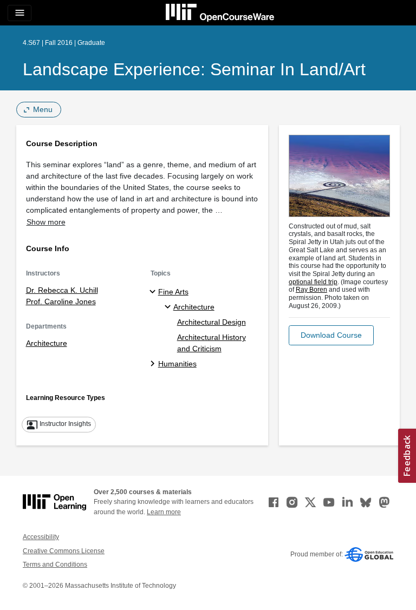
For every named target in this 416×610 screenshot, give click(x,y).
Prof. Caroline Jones (61, 301)
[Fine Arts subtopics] (154, 292)
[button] (331, 335)
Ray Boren (311, 289)
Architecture (46, 343)
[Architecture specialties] (169, 307)
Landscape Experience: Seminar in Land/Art (194, 69)
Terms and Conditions (55, 564)
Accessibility (41, 537)
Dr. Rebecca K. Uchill (62, 290)
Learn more (164, 512)
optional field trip (313, 282)
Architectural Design (211, 322)
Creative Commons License (64, 551)
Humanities (177, 363)
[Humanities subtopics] (154, 364)
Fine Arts (173, 291)
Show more (46, 222)
